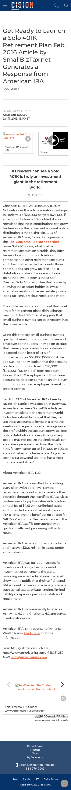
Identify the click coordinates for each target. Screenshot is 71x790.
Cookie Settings (51, 779)
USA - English (12, 88)
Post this (37, 195)
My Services (34, 757)
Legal (15, 779)
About (35, 753)
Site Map (27, 779)
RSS (37, 779)
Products (35, 749)
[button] (56, 5)
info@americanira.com (29, 657)
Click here (32, 633)
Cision (41, 785)
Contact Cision (35, 746)
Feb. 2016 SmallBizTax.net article (34, 242)
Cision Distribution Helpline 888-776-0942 (36, 766)
